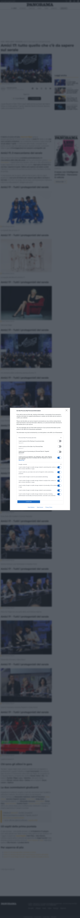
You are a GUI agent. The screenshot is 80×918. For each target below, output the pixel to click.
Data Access (40, 507)
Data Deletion (31, 507)
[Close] (67, 410)
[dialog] (40, 459)
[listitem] (40, 437)
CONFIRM (29, 501)
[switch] (59, 441)
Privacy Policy (48, 507)
